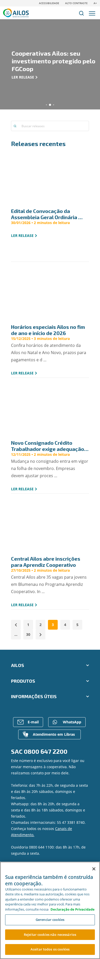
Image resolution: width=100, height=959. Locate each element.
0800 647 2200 (45, 751)
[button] (46, 104)
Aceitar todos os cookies (50, 949)
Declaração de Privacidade (73, 909)
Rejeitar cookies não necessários (50, 934)
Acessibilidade (49, 3)
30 (28, 634)
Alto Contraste (76, 3)
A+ (95, 3)
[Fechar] (93, 869)
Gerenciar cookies (50, 919)
